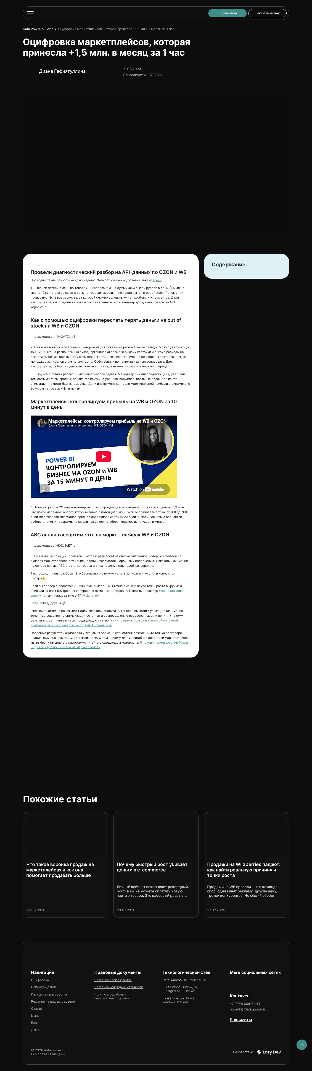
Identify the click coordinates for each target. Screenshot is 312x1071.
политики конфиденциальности (67, 737)
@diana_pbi (90, 595)
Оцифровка (40, 980)
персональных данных (61, 749)
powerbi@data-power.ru (248, 1009)
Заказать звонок (268, 13)
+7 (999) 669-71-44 (245, 1004)
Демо (35, 1030)
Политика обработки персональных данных (111, 996)
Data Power (31, 29)
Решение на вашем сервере (53, 1001)
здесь (157, 280)
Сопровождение (44, 987)
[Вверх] (301, 1045)
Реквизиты (241, 1019)
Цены (35, 1015)
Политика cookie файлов (113, 980)
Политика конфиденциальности (118, 987)
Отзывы (37, 1008)
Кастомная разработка (49, 994)
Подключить (227, 13)
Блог (49, 29)
